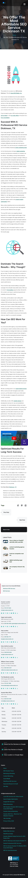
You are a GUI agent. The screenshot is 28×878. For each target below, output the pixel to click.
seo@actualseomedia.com (7, 654)
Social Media (6, 778)
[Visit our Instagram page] (25, 505)
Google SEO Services (8, 801)
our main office (15, 115)
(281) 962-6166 (7, 623)
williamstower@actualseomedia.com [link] (9, 670)
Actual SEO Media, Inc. (16, 93)
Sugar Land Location (6, 617)
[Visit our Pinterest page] (21, 505)
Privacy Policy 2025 (8, 821)
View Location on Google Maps (13, 755)
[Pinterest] (5, 613)
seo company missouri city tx (17, 567)
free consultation (5, 117)
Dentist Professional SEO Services (12, 843)
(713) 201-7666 (7, 683)
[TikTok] (13, 613)
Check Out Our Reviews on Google (15, 744)
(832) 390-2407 (7, 667)
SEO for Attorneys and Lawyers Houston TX (14, 840)
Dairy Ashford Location (7, 646)
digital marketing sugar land (15, 561)
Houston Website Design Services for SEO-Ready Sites (14, 837)
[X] (1, 613)
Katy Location (4, 630)
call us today (4, 115)
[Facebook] (3, 613)
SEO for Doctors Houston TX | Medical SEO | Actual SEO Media (14, 846)
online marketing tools (21, 147)
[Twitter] (1, 626)
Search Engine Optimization (10, 799)
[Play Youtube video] (14, 438)
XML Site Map (7, 818)
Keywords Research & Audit (10, 783)
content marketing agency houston (16, 547)
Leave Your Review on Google (13, 749)
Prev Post (6, 512)
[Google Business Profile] (15, 613)
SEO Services (6, 591)
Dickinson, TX (12, 487)
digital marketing (20, 151)
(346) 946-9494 (8, 652)
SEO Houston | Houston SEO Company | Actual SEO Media (13, 807)
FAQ (24, 441)
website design (17, 400)
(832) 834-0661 (7, 698)
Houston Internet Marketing (10, 811)
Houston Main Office (6, 692)
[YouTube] (11, 613)
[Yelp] (17, 613)
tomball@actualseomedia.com (8, 701)
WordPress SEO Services (9, 781)
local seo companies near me (16, 554)
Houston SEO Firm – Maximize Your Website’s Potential (12, 814)
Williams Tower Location (7, 661)
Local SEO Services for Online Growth (13, 796)
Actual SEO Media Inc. (19, 874)
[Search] (25, 529)
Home (14, 35)
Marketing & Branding (9, 773)
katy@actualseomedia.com (7, 639)
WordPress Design (8, 833)
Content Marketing (8, 776)
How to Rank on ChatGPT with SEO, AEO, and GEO (16, 541)
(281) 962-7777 (7, 636)
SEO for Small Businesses (10, 850)
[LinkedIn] (7, 613)
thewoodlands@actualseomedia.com (9, 685)
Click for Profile (14, 866)
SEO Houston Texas (8, 771)
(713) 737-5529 (7, 608)
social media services (21, 388)
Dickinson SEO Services (9, 588)
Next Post (22, 520)
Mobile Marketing (7, 804)
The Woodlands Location (7, 677)
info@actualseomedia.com (7, 610)
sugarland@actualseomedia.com (18, 623)
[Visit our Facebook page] (18, 505)
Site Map (5, 786)
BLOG (24, 443)
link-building (10, 290)
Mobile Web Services (8, 831)
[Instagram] (9, 613)
